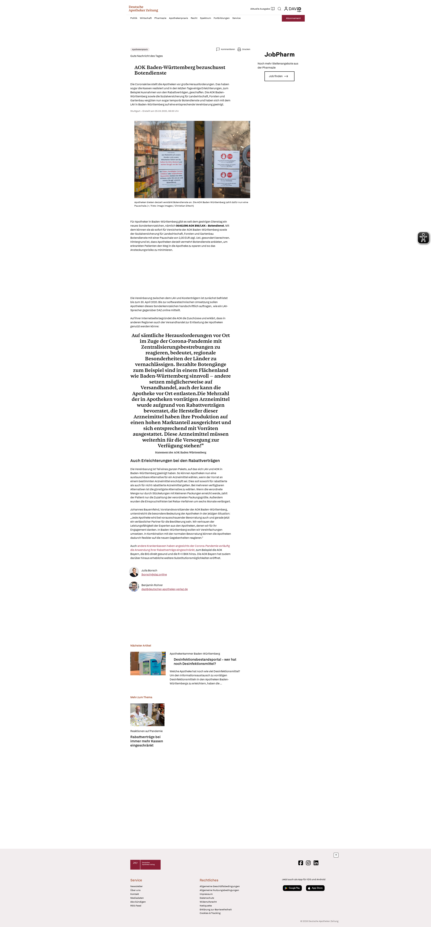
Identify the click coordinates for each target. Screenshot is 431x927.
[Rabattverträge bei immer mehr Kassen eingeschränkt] (147, 714)
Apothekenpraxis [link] (140, 49)
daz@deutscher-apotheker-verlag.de (164, 589)
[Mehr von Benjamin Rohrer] (134, 587)
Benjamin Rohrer (152, 585)
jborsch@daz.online (154, 574)
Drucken (246, 49)
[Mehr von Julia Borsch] (134, 572)
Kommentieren (228, 49)
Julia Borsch (149, 570)
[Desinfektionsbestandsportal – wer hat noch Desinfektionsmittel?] (148, 669)
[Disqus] (190, 797)
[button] (143, 8)
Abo (293, 18)
